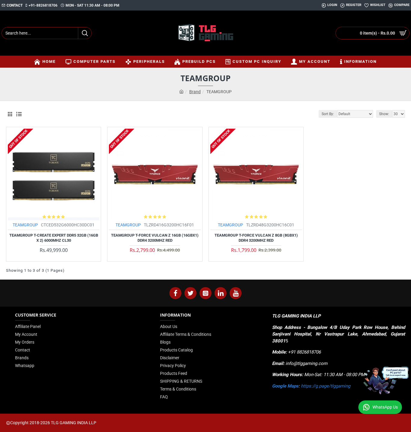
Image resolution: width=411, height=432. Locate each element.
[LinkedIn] (221, 293)
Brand (195, 91)
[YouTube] (236, 293)
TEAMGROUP (25, 224)
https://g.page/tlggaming (325, 386)
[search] (84, 33)
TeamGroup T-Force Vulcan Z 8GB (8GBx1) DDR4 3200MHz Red (256, 238)
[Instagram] (205, 293)
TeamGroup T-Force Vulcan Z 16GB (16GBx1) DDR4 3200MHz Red (155, 238)
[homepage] (181, 92)
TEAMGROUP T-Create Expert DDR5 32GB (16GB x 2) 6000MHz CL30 (53, 238)
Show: (384, 114)
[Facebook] (175, 293)
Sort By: (328, 114)
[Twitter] (190, 293)
